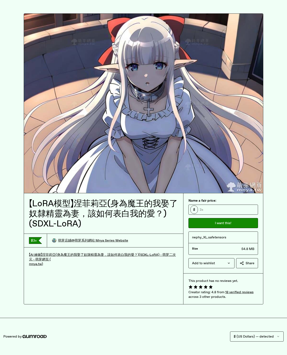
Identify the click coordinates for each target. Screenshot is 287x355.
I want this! (223, 223)
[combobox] (211, 263)
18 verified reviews (239, 292)
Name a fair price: (202, 200)
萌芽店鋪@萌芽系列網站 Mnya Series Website (93, 240)
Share (250, 263)
